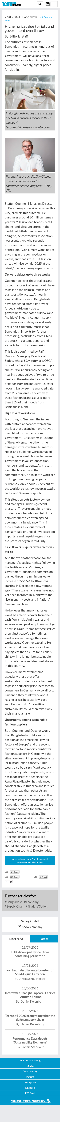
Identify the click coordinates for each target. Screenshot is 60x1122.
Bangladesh (14, 902)
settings (11, 881)
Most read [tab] (16, 939)
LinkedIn (30, 1087)
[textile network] (11, 4)
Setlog (43, 906)
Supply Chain (15, 906)
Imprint (30, 1076)
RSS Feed (30, 1093)
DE (39, 3)
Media (30, 1065)
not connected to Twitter (35, 877)
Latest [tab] (44, 939)
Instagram (30, 1082)
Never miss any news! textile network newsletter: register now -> (30, 861)
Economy (32, 902)
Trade (31, 906)
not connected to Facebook (6, 872)
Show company (32, 927)
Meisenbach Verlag (30, 1060)
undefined (6, 877)
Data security (30, 1071)
